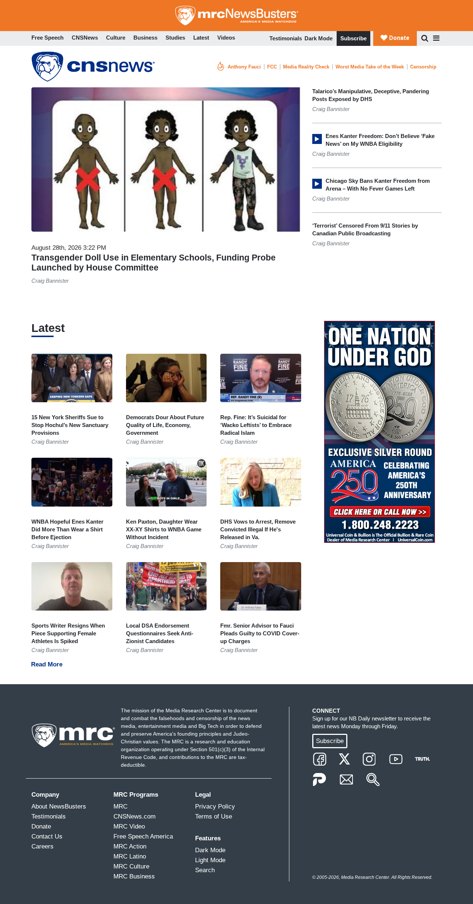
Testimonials (285, 38)
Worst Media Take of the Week (370, 67)
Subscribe (353, 38)
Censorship (423, 67)
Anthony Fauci (244, 67)
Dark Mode (318, 38)
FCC (272, 67)
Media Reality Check (306, 67)
